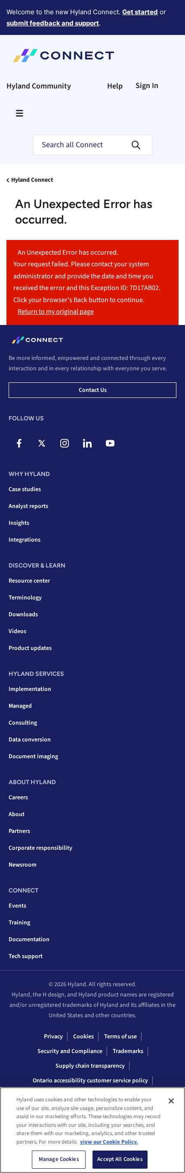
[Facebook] (19, 443)
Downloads (23, 614)
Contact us (93, 390)
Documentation (29, 939)
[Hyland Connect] (63, 55)
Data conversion (30, 739)
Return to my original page (56, 311)
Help (115, 86)
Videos (17, 631)
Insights (19, 523)
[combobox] (92, 145)
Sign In (147, 85)
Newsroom (23, 865)
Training (19, 922)
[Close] (171, 1100)
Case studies (25, 489)
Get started (140, 12)
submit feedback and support (52, 23)
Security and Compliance (69, 1051)
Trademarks (128, 1051)
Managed (20, 706)
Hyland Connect (32, 180)
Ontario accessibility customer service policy (90, 1080)
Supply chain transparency (90, 1066)
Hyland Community (38, 86)
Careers (18, 797)
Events (17, 906)
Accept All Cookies (119, 1159)
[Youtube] (110, 443)
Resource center (29, 581)
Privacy (53, 1036)
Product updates (30, 648)
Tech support (26, 956)
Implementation (30, 689)
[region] (92, 1130)
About (17, 814)
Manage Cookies (59, 1159)
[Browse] (19, 113)
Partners (19, 831)
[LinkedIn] (87, 443)
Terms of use (120, 1036)
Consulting (23, 723)
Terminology (25, 597)
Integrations (24, 540)
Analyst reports (28, 506)
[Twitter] (41, 443)
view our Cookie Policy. (109, 1142)
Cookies (83, 1036)
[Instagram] (64, 443)
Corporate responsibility (40, 848)
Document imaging (33, 756)
